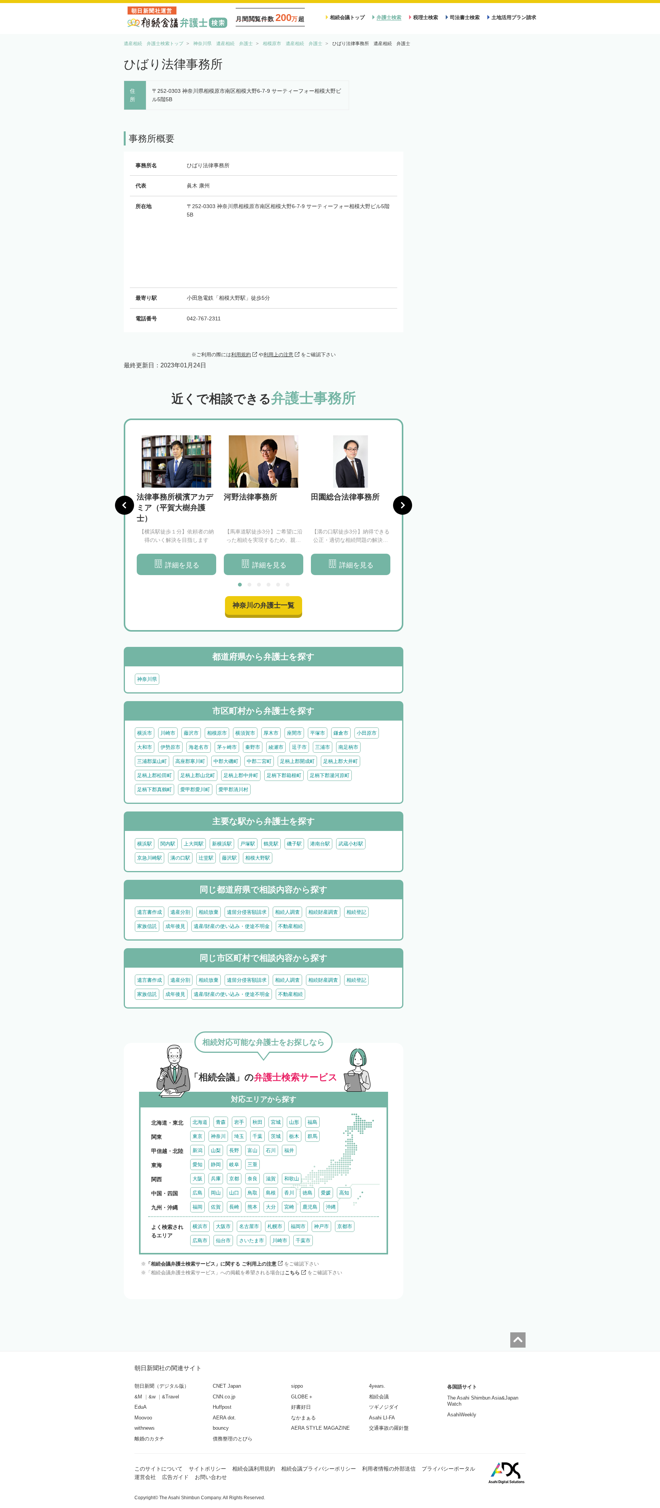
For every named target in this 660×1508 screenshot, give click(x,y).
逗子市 (299, 747)
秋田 (257, 1122)
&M (138, 1397)
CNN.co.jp (224, 1397)
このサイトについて (158, 1469)
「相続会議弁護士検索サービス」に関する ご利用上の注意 (211, 1264)
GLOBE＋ (302, 1397)
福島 (312, 1122)
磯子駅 (294, 844)
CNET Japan (227, 1386)
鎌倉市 (340, 733)
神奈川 (218, 1136)
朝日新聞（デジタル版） (161, 1386)
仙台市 (223, 1240)
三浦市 (322, 747)
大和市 (144, 747)
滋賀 (271, 1179)
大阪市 (223, 1226)
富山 (252, 1150)
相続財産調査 (323, 912)
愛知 (197, 1164)
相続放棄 (208, 912)
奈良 (252, 1179)
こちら (292, 1272)
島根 (271, 1193)
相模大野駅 (257, 858)
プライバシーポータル (448, 1469)
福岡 (197, 1207)
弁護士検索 (389, 17)
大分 (271, 1207)
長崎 (234, 1207)
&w (152, 1397)
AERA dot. (224, 1418)
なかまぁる (303, 1418)
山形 (294, 1122)
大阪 (197, 1179)
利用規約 (241, 354)
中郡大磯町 (226, 761)
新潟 (197, 1150)
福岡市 (298, 1226)
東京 (197, 1136)
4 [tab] (268, 585)
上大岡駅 (194, 844)
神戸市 (321, 1226)
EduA (140, 1407)
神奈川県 (147, 679)
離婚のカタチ (149, 1439)
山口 (234, 1193)
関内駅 (167, 844)
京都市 (344, 1226)
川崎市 (167, 733)
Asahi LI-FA (382, 1418)
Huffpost (222, 1407)
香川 (289, 1193)
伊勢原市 (170, 747)
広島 (197, 1193)
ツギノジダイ (384, 1407)
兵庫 (216, 1179)
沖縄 (331, 1207)
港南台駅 (320, 844)
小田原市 (367, 733)
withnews (144, 1428)
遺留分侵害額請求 (247, 912)
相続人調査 (287, 912)
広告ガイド (175, 1477)
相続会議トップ (347, 17)
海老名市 (199, 747)
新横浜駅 (222, 844)
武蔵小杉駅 (350, 844)
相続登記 (356, 912)
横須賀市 (245, 733)
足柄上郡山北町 (197, 775)
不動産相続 (290, 926)
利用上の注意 (278, 354)
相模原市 (217, 733)
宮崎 (289, 1207)
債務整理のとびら (232, 1439)
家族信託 (147, 926)
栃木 (294, 1136)
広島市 (199, 1240)
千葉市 (303, 1240)
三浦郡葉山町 (152, 761)
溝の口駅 (180, 858)
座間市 (294, 733)
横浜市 (144, 733)
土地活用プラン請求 (514, 17)
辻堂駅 (206, 858)
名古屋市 (249, 1226)
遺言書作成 (149, 912)
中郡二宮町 (259, 761)
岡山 (216, 1193)
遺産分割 (180, 912)
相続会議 (379, 1397)
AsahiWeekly (461, 1414)
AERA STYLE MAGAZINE (320, 1428)
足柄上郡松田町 (154, 775)
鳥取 (252, 1193)
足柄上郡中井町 (240, 775)
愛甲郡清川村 (233, 789)
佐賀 (216, 1207)
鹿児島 (309, 1207)
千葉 (257, 1136)
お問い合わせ (211, 1477)
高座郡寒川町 (190, 761)
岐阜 (234, 1164)
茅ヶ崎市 (227, 747)
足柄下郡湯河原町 (329, 775)
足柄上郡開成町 (297, 761)
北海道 (199, 1122)
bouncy (221, 1428)
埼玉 (239, 1136)
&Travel (170, 1397)
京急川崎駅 (149, 858)
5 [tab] (278, 585)
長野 (234, 1150)
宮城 (276, 1122)
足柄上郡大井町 (340, 761)
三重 (252, 1164)
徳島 (307, 1193)
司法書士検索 (465, 17)
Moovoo (143, 1418)
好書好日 (301, 1407)
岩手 (239, 1122)
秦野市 (252, 747)
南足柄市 (348, 747)
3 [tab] (259, 585)
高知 (344, 1193)
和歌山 (291, 1179)
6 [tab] (288, 585)
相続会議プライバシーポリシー (318, 1469)
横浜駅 (144, 844)
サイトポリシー (207, 1469)
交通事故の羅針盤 (389, 1428)
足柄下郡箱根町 (284, 775)
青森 (221, 1122)
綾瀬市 (276, 747)
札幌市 (274, 1226)
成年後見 (175, 926)
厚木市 (271, 733)
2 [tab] (249, 585)
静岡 (216, 1164)
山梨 (216, 1150)
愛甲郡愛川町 (195, 789)
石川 (271, 1150)
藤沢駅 (229, 858)
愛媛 (326, 1193)
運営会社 (145, 1477)
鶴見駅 (271, 844)
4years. (377, 1386)
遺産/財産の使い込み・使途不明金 (232, 926)
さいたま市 (251, 1240)
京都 (234, 1179)
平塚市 (317, 733)
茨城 (276, 1136)
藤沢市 (191, 733)
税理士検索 (425, 17)
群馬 (312, 1136)
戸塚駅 (247, 844)
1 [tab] (240, 585)
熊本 (252, 1207)
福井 (289, 1150)
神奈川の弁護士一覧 (263, 605)
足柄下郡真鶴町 (154, 789)
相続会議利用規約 (253, 1469)
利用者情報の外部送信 (389, 1469)
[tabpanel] (176, 505)
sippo (297, 1386)
